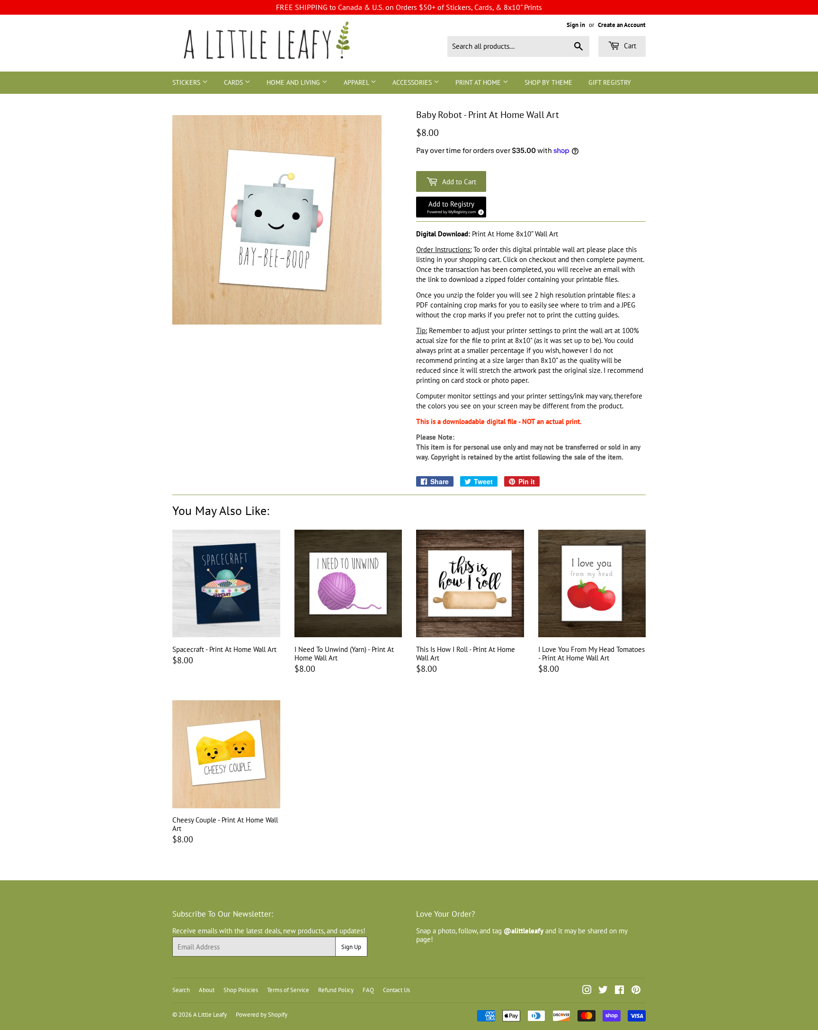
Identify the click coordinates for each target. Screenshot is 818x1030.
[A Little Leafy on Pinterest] (636, 990)
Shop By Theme (548, 82)
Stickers (187, 82)
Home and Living (294, 82)
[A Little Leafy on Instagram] (587, 990)
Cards (234, 82)
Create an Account (622, 25)
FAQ (368, 990)
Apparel (357, 82)
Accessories (413, 82)
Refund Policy (336, 990)
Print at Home (479, 82)
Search (181, 990)
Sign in (576, 25)
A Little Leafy (210, 1015)
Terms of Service (288, 990)
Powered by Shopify (261, 1015)
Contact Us (396, 990)
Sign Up (351, 947)
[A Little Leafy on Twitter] (603, 990)
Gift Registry (609, 82)
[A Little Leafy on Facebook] (619, 990)
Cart (629, 45)
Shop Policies (240, 990)
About (206, 990)
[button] (451, 207)
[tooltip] (479, 211)
